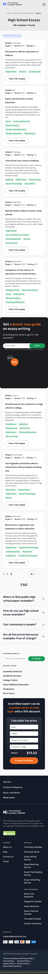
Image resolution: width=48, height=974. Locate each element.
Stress (9, 498)
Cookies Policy (8, 964)
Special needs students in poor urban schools (23, 213)
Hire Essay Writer (32, 852)
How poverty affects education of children (21, 53)
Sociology (17, 43)
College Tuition (12, 290)
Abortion (7, 782)
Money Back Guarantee (12, 966)
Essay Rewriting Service (31, 866)
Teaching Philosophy (15, 302)
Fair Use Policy (9, 961)
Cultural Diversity (22, 121)
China (8, 294)
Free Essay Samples (33, 847)
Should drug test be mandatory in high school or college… (24, 406)
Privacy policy (39, 349)
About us (7, 847)
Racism (27, 239)
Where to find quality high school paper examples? (19, 598)
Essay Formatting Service (32, 881)
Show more (8, 797)
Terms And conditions (27, 349)
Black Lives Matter (11, 793)
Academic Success (12, 676)
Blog (5, 852)
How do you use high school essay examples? (21, 612)
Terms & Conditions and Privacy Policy (18, 958)
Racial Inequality (13, 239)
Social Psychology (14, 184)
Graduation (8, 689)
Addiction (23, 424)
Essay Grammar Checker (31, 912)
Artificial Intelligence (12, 787)
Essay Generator (31, 906)
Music (8, 121)
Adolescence (11, 428)
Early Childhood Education (16, 684)
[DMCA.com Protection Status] (9, 835)
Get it (37, 346)
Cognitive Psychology (29, 548)
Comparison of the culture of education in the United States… (21, 272)
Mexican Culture (13, 298)
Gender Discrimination (16, 130)
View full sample (17, 79)
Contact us (8, 857)
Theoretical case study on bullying (22, 161)
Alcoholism (25, 428)
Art (14, 90)
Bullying (9, 180)
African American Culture (17, 235)
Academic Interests (12, 671)
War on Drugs (12, 436)
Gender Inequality (14, 134)
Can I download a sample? (19, 624)
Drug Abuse (11, 424)
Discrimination (12, 125)
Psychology (18, 455)
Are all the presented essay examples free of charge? (20, 636)
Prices (6, 861)
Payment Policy (23, 961)
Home (9, 13)
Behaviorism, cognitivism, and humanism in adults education (19, 527)
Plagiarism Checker (33, 901)
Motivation (11, 490)
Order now (24, 760)
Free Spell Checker (32, 919)
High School (29, 13)
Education (17, 13)
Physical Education (27, 432)
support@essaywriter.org (14, 936)
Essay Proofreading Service (33, 873)
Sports (16, 396)
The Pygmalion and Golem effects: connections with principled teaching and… (23, 467)
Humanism (27, 552)
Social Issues (35, 72)
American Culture (30, 290)
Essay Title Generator (29, 895)
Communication (13, 552)
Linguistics (11, 556)
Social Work (30, 184)
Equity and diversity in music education (19, 101)
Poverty (22, 72)
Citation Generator (32, 923)
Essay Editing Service (30, 858)
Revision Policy (23, 964)
